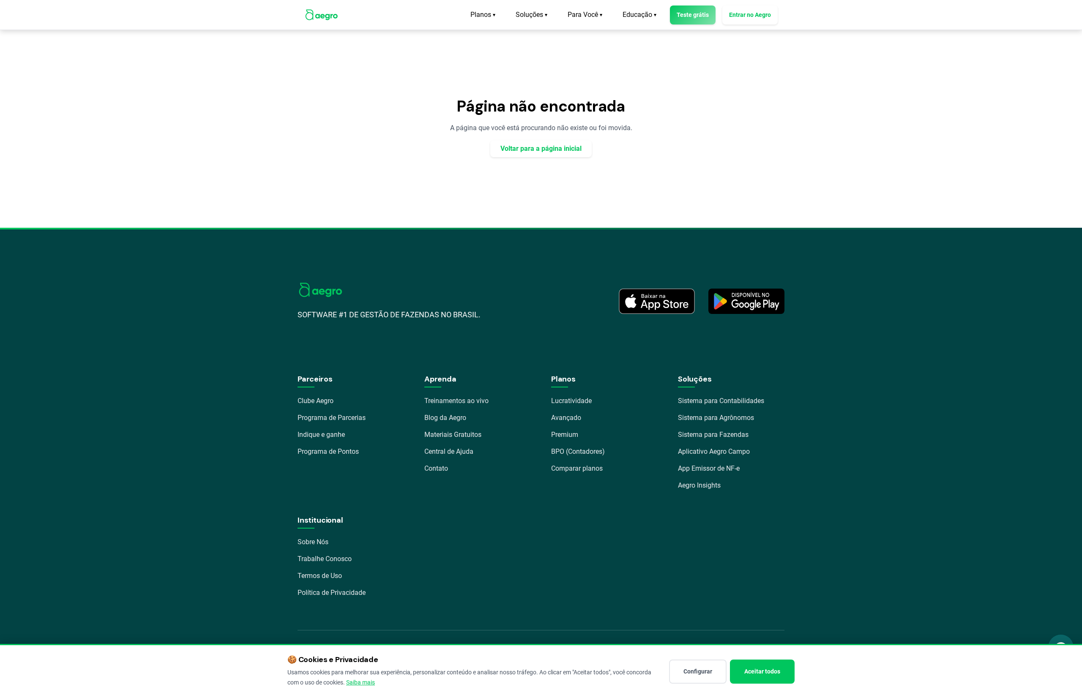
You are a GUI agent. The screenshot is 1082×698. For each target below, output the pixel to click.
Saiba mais (360, 682)
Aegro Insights (699, 485)
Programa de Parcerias (332, 418)
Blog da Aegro (445, 418)
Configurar (697, 671)
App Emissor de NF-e (709, 468)
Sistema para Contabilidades (721, 401)
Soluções (531, 15)
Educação (639, 15)
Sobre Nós (313, 542)
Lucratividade (571, 401)
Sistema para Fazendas (713, 435)
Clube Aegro (315, 401)
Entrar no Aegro (750, 14)
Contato (436, 468)
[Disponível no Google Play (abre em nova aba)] (746, 301)
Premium (564, 435)
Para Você (585, 15)
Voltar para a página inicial (541, 149)
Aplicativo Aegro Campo (714, 451)
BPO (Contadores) (578, 451)
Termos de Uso (320, 576)
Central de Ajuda (448, 451)
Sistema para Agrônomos (716, 418)
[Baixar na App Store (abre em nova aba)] (657, 301)
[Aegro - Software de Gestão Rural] (321, 14)
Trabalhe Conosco (325, 559)
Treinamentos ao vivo (456, 401)
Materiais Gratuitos (452, 435)
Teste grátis (693, 14)
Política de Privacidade (332, 593)
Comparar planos (577, 468)
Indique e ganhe (321, 435)
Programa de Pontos (328, 451)
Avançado (566, 418)
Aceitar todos (762, 671)
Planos (482, 15)
